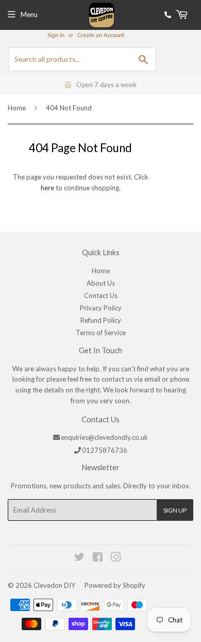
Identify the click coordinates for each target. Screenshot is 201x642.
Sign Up (175, 510)
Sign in (55, 34)
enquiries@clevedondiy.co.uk (104, 437)
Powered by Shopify (115, 585)
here (47, 188)
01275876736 (104, 450)
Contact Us (101, 295)
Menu (29, 14)
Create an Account (100, 34)
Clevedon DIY (54, 585)
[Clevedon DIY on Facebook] (98, 558)
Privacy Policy (101, 308)
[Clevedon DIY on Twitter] (80, 558)
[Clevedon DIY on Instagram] (116, 558)
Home (17, 108)
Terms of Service (101, 332)
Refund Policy (100, 320)
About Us (101, 283)
